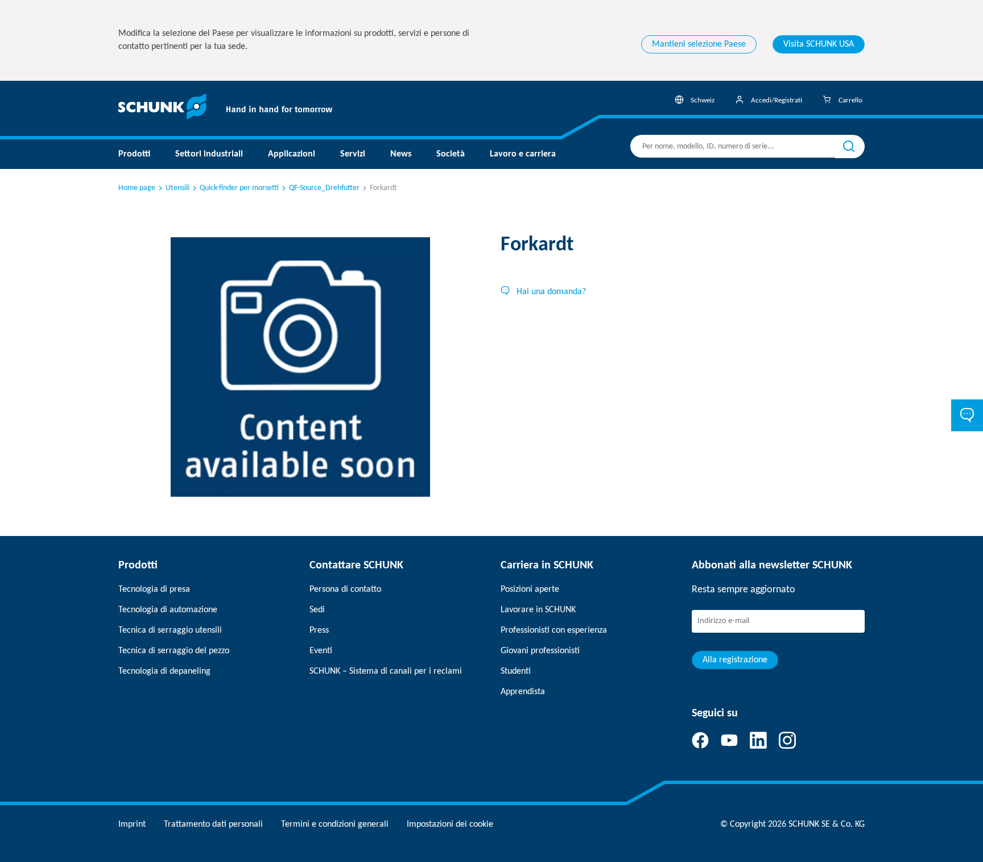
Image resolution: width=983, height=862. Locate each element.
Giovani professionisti (540, 650)
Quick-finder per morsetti (239, 188)
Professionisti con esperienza (554, 630)
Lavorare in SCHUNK (538, 609)
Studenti (516, 671)
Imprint (132, 824)
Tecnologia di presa (154, 589)
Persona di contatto (345, 589)
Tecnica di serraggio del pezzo (173, 650)
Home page (136, 188)
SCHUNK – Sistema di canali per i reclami (385, 671)
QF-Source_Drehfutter (324, 188)
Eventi (320, 650)
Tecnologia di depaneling (164, 671)
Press (319, 630)
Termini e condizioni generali (335, 824)
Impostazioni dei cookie (450, 824)
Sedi (317, 609)
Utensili (177, 188)
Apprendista (523, 691)
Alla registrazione (735, 660)
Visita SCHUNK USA (818, 44)
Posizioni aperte (530, 589)
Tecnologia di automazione (167, 609)
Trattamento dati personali (213, 824)
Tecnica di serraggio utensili (170, 630)
